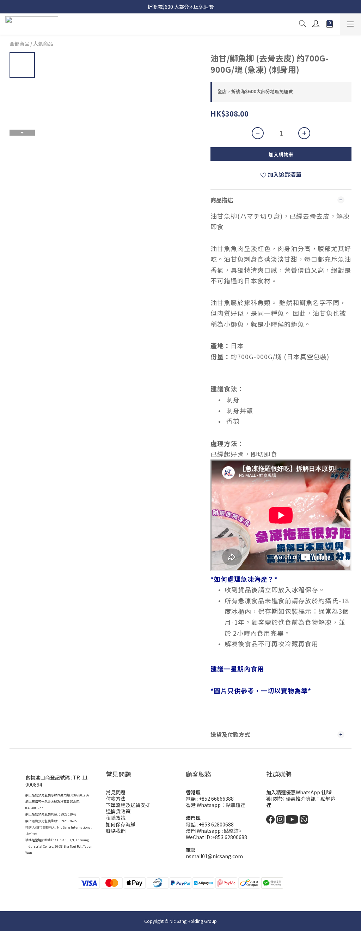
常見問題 (116, 792)
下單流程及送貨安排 (128, 804)
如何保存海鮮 (120, 824)
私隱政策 (116, 817)
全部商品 (19, 43)
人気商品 (43, 43)
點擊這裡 (235, 804)
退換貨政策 (118, 811)
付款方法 (116, 798)
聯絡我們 (116, 830)
